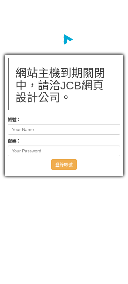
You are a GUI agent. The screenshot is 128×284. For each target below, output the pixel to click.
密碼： (14, 140)
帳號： (14, 119)
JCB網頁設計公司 (60, 91)
